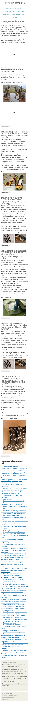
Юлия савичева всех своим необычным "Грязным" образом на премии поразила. (13, 554)
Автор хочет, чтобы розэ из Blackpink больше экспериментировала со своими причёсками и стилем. (12, 608)
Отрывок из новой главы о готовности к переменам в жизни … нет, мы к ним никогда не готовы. (14, 535)
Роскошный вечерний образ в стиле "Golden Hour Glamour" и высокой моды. (14, 558)
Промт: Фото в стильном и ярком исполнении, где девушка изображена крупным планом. (14, 626)
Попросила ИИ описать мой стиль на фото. (14, 678)
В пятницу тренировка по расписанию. (14, 605)
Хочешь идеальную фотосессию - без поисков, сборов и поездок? (12, 580)
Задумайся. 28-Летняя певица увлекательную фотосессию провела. (11, 576)
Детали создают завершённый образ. (12, 669)
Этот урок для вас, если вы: (10, 466)
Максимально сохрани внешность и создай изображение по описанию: (14, 640)
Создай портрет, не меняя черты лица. (14, 632)
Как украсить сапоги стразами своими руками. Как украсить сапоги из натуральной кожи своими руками (13, 380)
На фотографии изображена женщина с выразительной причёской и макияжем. (13, 591)
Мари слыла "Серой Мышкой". (11, 621)
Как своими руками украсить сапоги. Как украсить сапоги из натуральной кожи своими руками (14, 134)
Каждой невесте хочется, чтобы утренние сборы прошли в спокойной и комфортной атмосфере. (14, 550)
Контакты (4, 695)
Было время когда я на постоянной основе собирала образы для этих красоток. (14, 489)
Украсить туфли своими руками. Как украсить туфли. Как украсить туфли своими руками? (14, 326)
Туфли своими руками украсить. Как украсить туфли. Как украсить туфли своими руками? (13, 200)
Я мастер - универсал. (9, 623)
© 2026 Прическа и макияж (7, 693)
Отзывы (14, 17)
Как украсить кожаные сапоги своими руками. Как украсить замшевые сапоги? (14, 27)
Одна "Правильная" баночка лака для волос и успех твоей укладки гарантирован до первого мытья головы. (14, 481)
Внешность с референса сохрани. (12, 583)
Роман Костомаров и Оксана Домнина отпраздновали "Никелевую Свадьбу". (13, 503)
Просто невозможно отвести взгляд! (13, 501)
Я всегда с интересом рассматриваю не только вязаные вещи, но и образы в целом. (13, 511)
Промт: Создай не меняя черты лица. (13, 637)
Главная (10, 6)
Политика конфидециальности (8, 697)
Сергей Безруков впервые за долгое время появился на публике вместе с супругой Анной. (14, 469)
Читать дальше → (5, 126)
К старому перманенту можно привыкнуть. (14, 472)
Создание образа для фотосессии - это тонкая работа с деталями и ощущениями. (13, 634)
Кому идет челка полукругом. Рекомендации (14, 676)
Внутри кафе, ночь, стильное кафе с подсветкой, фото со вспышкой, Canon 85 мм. (14, 618)
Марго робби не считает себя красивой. (14, 532)
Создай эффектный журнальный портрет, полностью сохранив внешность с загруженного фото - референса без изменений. (13, 494)
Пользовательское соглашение (12, 695)
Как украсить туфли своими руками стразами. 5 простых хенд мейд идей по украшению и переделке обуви (14, 254)
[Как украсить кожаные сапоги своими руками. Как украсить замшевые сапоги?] (14, 93)
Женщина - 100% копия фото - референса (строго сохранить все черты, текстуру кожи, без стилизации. (14, 570)
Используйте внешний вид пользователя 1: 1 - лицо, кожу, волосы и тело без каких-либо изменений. (14, 544)
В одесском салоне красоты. (11, 630)
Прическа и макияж (14, 3)
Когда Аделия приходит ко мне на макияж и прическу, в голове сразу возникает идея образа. (14, 522)
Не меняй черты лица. (8, 681)
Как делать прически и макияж (14, 12)
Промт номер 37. (7, 530)
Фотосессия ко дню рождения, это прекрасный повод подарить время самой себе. (13, 475)
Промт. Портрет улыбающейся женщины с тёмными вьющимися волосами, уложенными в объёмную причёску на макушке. (14, 601)
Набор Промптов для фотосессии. (13, 574)
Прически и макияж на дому (11, 14)
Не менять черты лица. (9, 594)
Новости (17, 6)
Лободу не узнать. (7, 499)
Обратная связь (5, 699)
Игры (23, 14)
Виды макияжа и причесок (14, 9)
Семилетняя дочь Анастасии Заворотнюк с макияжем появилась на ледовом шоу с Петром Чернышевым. (14, 652)
